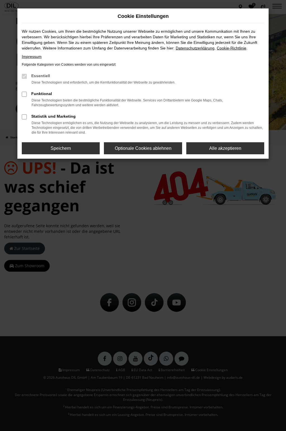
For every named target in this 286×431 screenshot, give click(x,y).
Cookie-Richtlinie (231, 48)
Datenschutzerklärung (195, 48)
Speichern (61, 148)
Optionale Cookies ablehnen (143, 148)
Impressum (32, 56)
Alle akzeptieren (225, 148)
